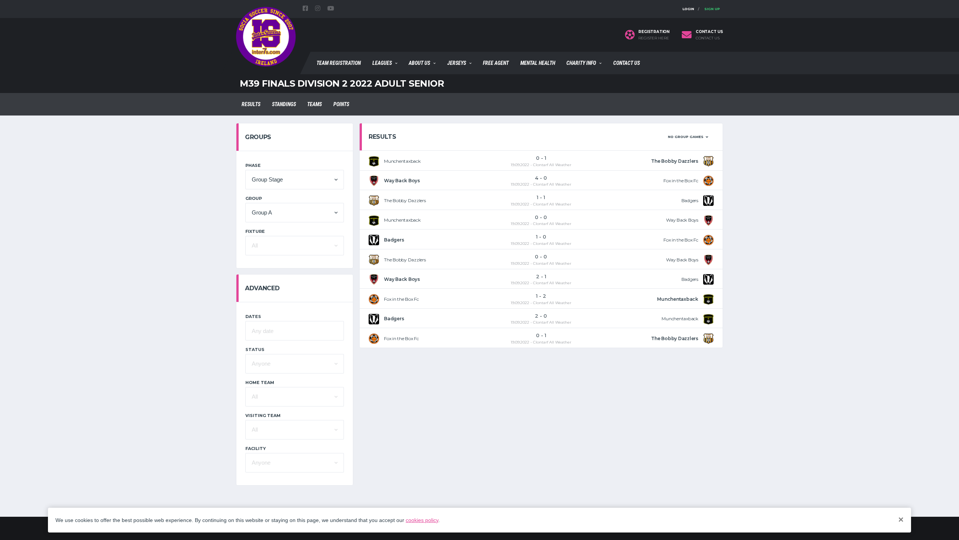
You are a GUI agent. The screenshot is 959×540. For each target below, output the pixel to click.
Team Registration (339, 63)
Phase (253, 165)
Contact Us (626, 63)
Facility (255, 448)
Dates (253, 316)
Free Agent (496, 63)
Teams (314, 104)
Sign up (712, 9)
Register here (653, 38)
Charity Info (581, 63)
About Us (419, 63)
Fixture (255, 231)
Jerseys (456, 63)
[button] (294, 179)
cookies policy (422, 520)
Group (253, 198)
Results (251, 104)
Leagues (382, 63)
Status (254, 349)
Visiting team (263, 415)
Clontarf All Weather (552, 164)
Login (688, 9)
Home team (259, 382)
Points (341, 104)
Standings (284, 104)
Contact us (708, 38)
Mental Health (537, 63)
